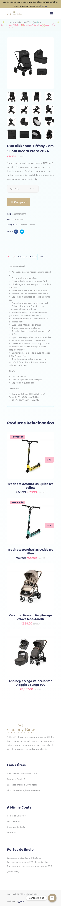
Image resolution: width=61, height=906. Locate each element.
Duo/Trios (27, 22)
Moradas (11, 833)
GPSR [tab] (40, 257)
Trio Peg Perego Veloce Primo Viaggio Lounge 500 (31, 683)
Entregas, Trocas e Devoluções (22, 785)
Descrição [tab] (12, 257)
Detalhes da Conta (16, 827)
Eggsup (20, 901)
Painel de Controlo (16, 816)
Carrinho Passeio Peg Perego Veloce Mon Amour (30, 617)
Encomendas (13, 821)
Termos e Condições (17, 779)
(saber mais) (13, 872)
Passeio (36, 22)
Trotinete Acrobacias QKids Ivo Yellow (30, 486)
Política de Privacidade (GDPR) (22, 774)
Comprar (20, 202)
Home (11, 22)
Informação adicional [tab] (27, 257)
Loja (19, 22)
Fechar (43, 6)
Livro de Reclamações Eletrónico (23, 790)
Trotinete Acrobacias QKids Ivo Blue (30, 551)
